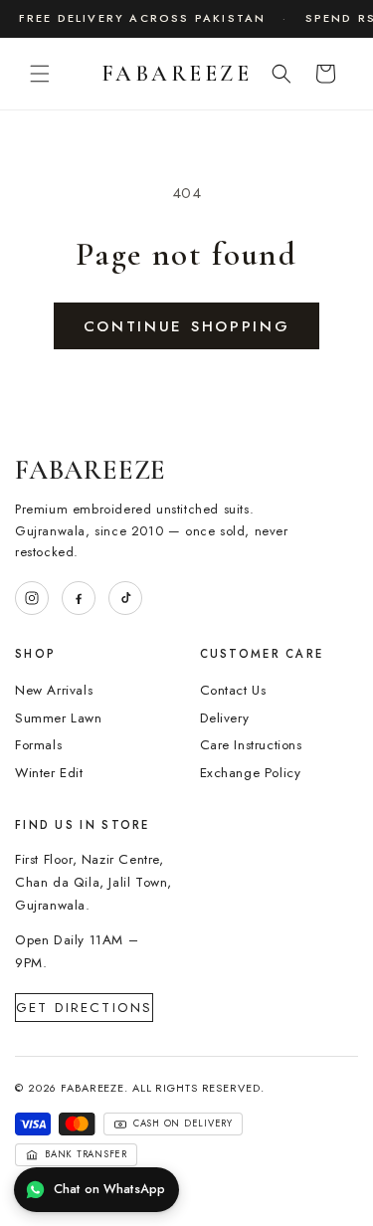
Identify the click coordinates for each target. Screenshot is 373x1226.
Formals (38, 744)
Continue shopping (187, 326)
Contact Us (233, 690)
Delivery (225, 718)
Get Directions (84, 1007)
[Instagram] (32, 598)
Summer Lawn (58, 718)
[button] (40, 74)
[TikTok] (125, 598)
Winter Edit (49, 772)
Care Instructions (251, 744)
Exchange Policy (250, 772)
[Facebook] (78, 598)
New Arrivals (54, 690)
